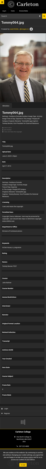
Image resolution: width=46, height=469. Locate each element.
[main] (23, 224)
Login (6, 409)
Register (7, 413)
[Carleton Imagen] (23, 4)
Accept (23, 465)
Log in (4, 11)
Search (44, 16)
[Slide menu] (2, 2)
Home (13, 11)
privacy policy (28, 457)
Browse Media (23, 11)
